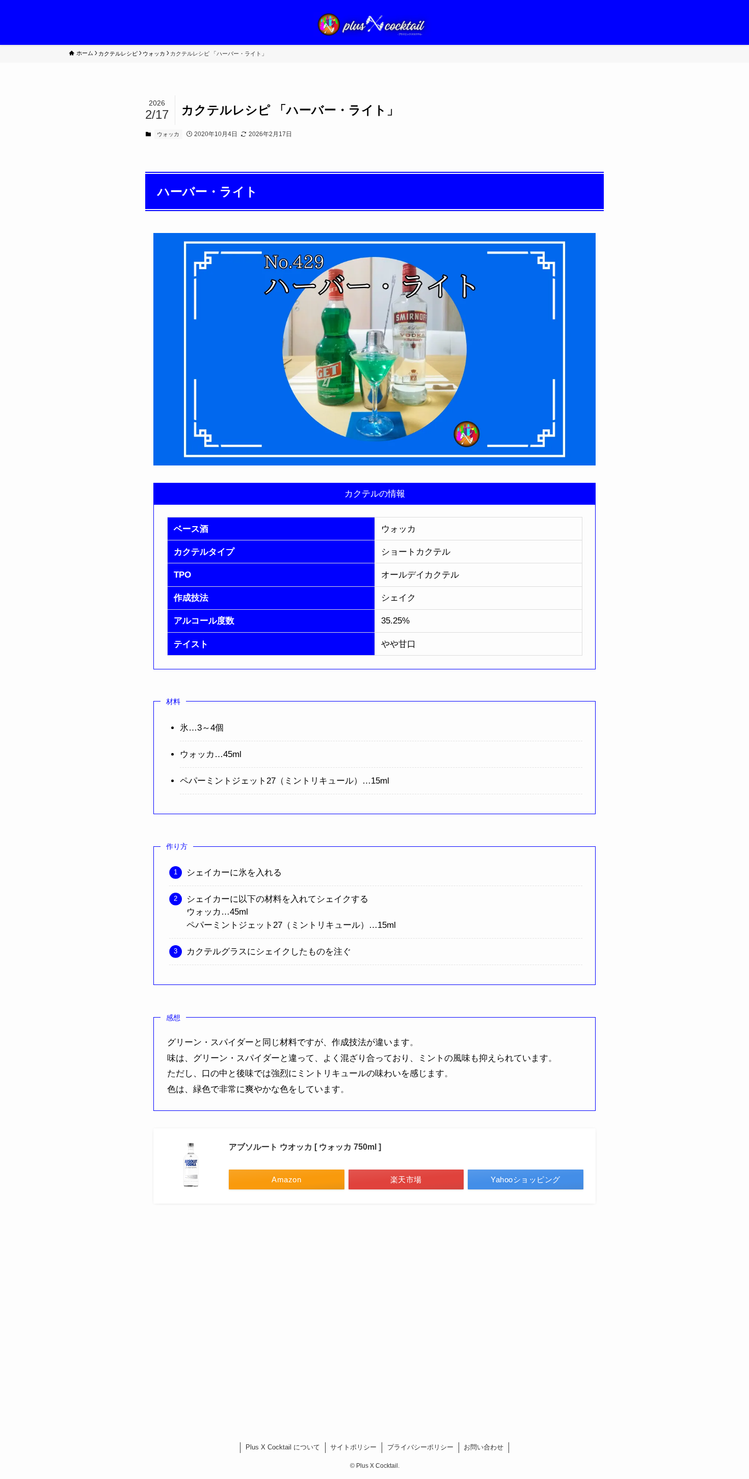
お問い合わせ (483, 1447)
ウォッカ (168, 134)
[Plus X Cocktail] (374, 24)
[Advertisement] (374, 1309)
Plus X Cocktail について (283, 1447)
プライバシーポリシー (420, 1447)
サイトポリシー (353, 1447)
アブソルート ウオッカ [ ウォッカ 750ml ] (305, 1147)
